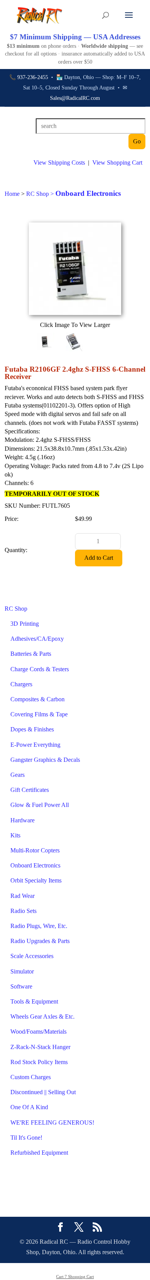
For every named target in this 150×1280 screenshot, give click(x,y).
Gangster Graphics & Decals (45, 759)
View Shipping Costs (59, 162)
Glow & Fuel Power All (39, 805)
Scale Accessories (31, 956)
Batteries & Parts (30, 653)
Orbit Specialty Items (36, 880)
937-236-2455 (32, 77)
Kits (15, 835)
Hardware (22, 820)
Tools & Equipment (34, 1001)
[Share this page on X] (78, 1228)
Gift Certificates (29, 790)
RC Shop (16, 608)
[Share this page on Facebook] (60, 1228)
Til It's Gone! (26, 1137)
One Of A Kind (29, 1107)
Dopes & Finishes (32, 729)
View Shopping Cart (117, 162)
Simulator (22, 971)
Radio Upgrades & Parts (40, 941)
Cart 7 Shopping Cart (75, 1276)
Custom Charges (30, 1077)
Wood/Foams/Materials (38, 1031)
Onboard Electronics (35, 865)
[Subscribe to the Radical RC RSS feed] (97, 1228)
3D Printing (24, 623)
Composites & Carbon (37, 699)
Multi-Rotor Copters (35, 850)
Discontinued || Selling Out (43, 1092)
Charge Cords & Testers (39, 669)
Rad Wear (22, 896)
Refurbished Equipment (39, 1152)
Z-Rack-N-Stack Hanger (40, 1047)
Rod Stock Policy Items (39, 1062)
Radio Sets (23, 911)
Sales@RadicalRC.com (75, 98)
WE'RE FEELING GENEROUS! (52, 1122)
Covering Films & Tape (39, 714)
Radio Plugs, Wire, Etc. (38, 926)
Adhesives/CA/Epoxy (37, 638)
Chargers (21, 684)
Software (21, 986)
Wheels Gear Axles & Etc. (42, 1016)
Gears (17, 774)
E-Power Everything (35, 744)
